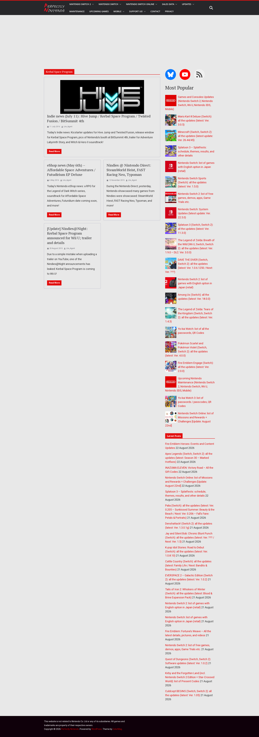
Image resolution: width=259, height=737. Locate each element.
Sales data (168, 4)
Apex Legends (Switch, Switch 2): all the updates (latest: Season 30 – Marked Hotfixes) (188, 457)
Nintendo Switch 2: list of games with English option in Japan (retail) (195, 283)
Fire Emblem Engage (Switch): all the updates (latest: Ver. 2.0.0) (195, 367)
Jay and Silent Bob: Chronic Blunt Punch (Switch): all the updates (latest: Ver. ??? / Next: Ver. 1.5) (189, 537)
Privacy (169, 11)
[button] (92, 4)
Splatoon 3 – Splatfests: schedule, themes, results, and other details (196, 151)
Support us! (136, 11)
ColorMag (117, 729)
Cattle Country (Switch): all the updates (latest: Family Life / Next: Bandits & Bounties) (188, 565)
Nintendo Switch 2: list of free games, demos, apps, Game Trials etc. (195, 197)
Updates (186, 4)
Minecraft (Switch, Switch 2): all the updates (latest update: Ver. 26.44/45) (195, 136)
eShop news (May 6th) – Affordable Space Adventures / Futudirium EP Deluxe (71, 170)
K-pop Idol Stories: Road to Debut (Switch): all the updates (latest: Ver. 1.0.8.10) (186, 551)
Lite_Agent (68, 127)
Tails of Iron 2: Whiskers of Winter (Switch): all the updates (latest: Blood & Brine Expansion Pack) (188, 593)
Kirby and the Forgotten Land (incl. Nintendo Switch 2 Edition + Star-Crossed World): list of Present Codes (189, 677)
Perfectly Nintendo (70, 729)
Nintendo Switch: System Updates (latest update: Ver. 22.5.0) (194, 213)
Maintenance (77, 11)
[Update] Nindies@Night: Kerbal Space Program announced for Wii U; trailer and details (69, 235)
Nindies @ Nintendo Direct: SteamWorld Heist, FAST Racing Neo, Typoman (129, 170)
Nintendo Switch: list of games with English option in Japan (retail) (196, 167)
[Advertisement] (129, 38)
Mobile (117, 11)
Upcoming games (99, 11)
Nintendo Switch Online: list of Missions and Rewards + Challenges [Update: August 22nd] (189, 481)
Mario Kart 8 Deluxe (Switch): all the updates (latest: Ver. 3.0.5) (195, 120)
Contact (155, 11)
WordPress (96, 729)
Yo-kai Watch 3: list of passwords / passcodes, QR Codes (194, 402)
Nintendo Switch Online (140, 4)
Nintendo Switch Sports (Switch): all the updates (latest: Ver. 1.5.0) (192, 182)
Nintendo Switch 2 (80, 4)
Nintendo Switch (108, 4)
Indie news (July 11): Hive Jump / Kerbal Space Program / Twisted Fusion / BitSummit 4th (98, 118)
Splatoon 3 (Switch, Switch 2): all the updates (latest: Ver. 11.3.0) (195, 228)
